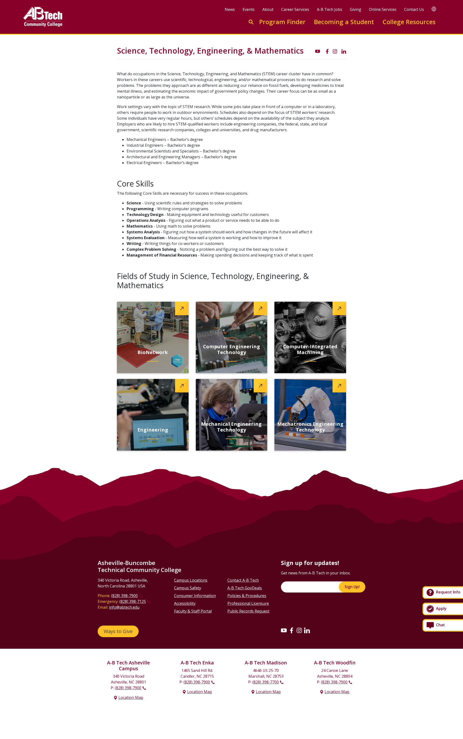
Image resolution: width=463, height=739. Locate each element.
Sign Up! (352, 586)
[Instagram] (299, 630)
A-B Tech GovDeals (244, 588)
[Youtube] (284, 630)
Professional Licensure (248, 603)
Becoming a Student (344, 22)
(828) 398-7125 (132, 601)
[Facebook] (291, 630)
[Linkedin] (307, 630)
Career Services (295, 9)
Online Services (382, 9)
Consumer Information (195, 595)
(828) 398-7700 (265, 682)
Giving (355, 9)
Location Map (130, 697)
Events (249, 9)
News (230, 9)
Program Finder (282, 22)
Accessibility (185, 603)
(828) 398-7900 (124, 595)
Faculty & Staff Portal (193, 611)
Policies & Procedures (246, 595)
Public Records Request (248, 611)
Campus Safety (187, 588)
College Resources (409, 22)
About (267, 9)
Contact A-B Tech (243, 580)
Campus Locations (190, 580)
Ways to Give (118, 631)
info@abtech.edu (124, 607)
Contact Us (414, 9)
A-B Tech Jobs (329, 9)
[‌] (317, 51)
